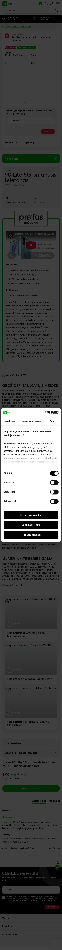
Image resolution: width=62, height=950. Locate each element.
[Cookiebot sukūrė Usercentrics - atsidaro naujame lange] (45, 412)
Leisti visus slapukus (31, 515)
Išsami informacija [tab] (31, 421)
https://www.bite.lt (13, 443)
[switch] (54, 482)
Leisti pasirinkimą (31, 525)
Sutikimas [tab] (10, 421)
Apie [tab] (52, 421)
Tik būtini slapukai (31, 535)
